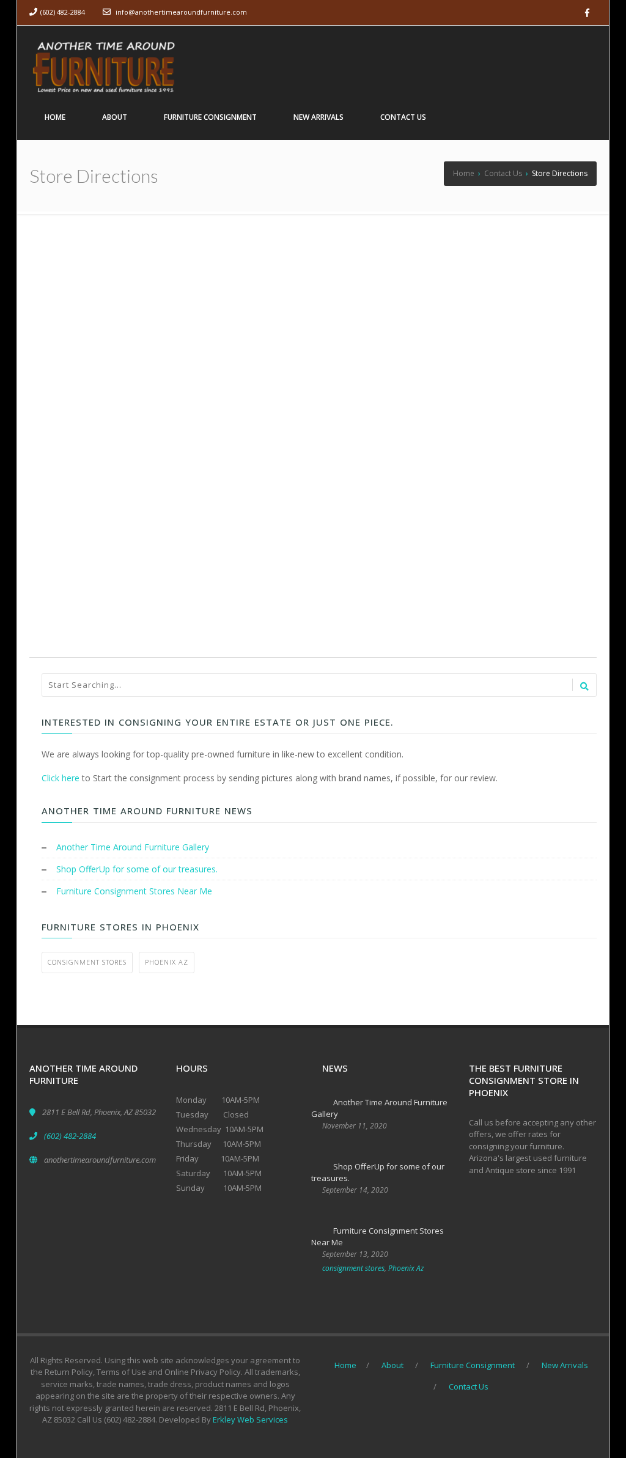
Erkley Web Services (250, 1419)
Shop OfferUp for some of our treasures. (137, 869)
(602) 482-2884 (62, 12)
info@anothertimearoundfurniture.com (181, 12)
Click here (60, 778)
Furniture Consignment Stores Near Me (134, 891)
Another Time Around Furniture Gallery (132, 847)
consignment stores (87, 961)
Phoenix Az (166, 961)
